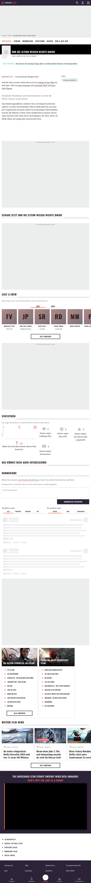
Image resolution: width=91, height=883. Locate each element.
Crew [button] (53, 306)
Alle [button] (8, 511)
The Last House (49, 682)
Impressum (8, 865)
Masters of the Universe (53, 690)
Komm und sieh (12, 694)
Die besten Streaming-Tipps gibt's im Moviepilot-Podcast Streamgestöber (46, 63)
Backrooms (48, 702)
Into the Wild (11, 690)
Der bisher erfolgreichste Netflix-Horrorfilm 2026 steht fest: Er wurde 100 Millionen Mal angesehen (17, 754)
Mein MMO (70, 871)
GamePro (49, 871)
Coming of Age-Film (69, 80)
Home (4, 36)
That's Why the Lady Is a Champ (45, 780)
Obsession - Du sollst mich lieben (56, 698)
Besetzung (40, 41)
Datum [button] (55, 511)
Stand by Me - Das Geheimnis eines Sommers (21, 678)
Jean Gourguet (24, 85)
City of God (10, 670)
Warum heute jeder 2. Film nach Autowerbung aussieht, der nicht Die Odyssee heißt (48, 754)
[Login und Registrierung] (82, 3)
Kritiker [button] (28, 511)
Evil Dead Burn (49, 706)
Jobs (6, 871)
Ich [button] (38, 511)
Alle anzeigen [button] (45, 336)
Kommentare (27, 41)
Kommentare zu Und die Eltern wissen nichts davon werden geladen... (30, 484)
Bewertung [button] (80, 511)
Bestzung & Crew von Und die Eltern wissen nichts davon (25, 301)
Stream (17, 41)
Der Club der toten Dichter (16, 698)
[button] (12, 880)
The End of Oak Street (52, 674)
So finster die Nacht (14, 702)
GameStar (28, 871)
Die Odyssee (48, 678)
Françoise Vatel (40, 85)
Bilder (50, 41)
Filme (9, 36)
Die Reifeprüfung (12, 674)
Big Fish (9, 686)
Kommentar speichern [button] (73, 501)
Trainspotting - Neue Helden (16, 682)
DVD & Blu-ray (61, 41)
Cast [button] (38, 306)
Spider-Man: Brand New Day (53, 670)
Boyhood (10, 706)
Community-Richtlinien (28, 480)
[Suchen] (77, 3)
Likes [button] (67, 511)
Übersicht (7, 41)
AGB (26, 865)
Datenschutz (50, 865)
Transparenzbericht (73, 865)
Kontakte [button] (18, 511)
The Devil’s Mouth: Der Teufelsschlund (57, 694)
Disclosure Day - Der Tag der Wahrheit (57, 686)
